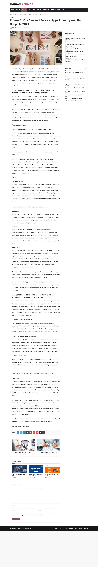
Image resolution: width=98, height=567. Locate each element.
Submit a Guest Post (78, 528)
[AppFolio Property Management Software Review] (36, 469)
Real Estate (46, 9)
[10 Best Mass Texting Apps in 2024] (19, 469)
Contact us (85, 528)
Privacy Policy (56, 528)
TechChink (65, 528)
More (63, 9)
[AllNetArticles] (21, 4)
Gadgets (39, 9)
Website (38, 510)
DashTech (71, 528)
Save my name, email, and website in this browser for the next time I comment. (30, 515)
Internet (17, 9)
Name (13, 505)
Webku (61, 528)
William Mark (14, 27)
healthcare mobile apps (45, 229)
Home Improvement (55, 9)
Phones (33, 9)
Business (24, 9)
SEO (29, 9)
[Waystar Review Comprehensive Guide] (52, 469)
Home (12, 9)
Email (13, 510)
